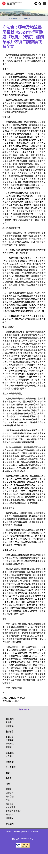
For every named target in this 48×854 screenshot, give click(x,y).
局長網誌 (10, 753)
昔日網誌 (10, 756)
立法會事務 (11, 767)
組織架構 (10, 726)
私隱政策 (25, 832)
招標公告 (10, 793)
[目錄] (44, 3)
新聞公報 (10, 744)
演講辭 (9, 747)
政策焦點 (10, 762)
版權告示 (17, 832)
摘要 (8, 773)
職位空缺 (10, 797)
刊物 (8, 784)
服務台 (9, 789)
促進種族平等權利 (13, 811)
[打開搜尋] (39, 4)
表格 (8, 800)
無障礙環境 (11, 807)
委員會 (9, 778)
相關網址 (10, 818)
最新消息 (10, 732)
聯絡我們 (10, 824)
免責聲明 (34, 832)
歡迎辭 (9, 722)
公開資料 (10, 815)
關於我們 (10, 719)
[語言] (35, 4)
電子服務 (10, 804)
